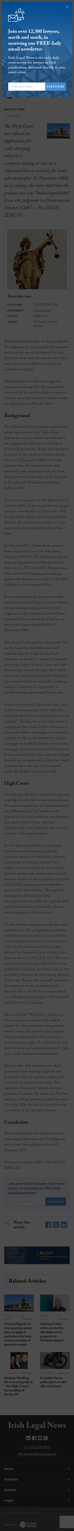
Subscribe (55, 86)
